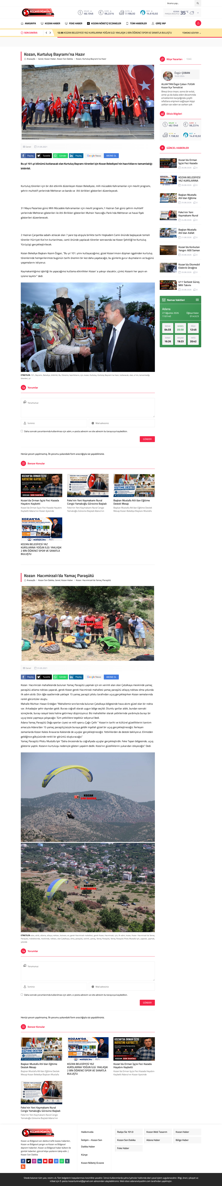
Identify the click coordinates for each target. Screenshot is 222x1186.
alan (32, 935)
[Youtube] (45, 1161)
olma (72, 938)
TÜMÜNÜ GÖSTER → (191, 33)
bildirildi (54, 375)
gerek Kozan (99, 935)
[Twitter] (28, 1161)
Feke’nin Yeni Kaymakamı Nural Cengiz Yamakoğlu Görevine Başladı (87, 502)
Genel (40, 59)
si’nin (136, 375)
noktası (53, 938)
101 (32, 375)
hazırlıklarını (74, 375)
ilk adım (121, 935)
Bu (60, 375)
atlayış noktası (53, 935)
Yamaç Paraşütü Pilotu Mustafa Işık (125, 938)
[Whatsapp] (61, 1161)
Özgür (182, 72)
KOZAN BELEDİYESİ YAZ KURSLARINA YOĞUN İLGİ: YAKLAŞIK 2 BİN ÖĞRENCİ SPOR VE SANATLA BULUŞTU (41, 549)
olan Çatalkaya (63, 938)
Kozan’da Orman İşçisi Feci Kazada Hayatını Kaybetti (40, 502)
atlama (43, 935)
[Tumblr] (67, 1161)
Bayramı (38, 375)
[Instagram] (34, 1161)
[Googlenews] (56, 1161)
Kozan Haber (50, 59)
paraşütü (79, 938)
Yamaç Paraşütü (103, 938)
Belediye (46, 375)
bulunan (63, 935)
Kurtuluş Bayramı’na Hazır (108, 375)
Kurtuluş (93, 375)
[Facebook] (23, 1161)
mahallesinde (34, 938)
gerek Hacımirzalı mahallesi (81, 935)
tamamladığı (144, 375)
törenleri (24, 378)
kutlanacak (124, 375)
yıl (30, 378)
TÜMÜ (189, 59)
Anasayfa (31, 59)
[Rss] (23, 1166)
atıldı (37, 935)
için (81, 375)
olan (131, 375)
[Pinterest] (50, 1161)
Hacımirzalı (109, 935)
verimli (86, 938)
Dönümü (65, 375)
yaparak (143, 938)
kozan (86, 375)
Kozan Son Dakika (65, 59)
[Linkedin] (39, 1161)
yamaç (93, 938)
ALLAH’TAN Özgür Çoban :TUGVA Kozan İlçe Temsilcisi (178, 86)
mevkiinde (45, 938)
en (68, 935)
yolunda (24, 942)
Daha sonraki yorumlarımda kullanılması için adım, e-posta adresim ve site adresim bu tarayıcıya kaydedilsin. (76, 431)
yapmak (151, 938)
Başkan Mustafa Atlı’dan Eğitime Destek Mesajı (84, 32)
